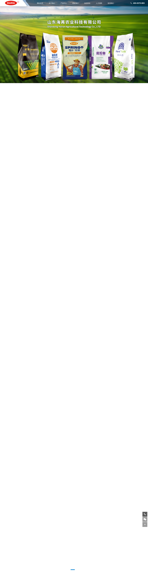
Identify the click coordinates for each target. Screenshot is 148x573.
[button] (71, 569)
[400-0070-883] (144, 514)
